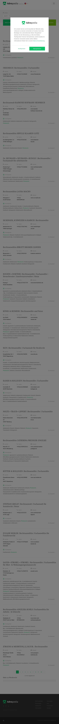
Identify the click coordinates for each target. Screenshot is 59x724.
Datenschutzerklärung (39, 41)
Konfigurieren (21, 48)
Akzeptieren (37, 49)
